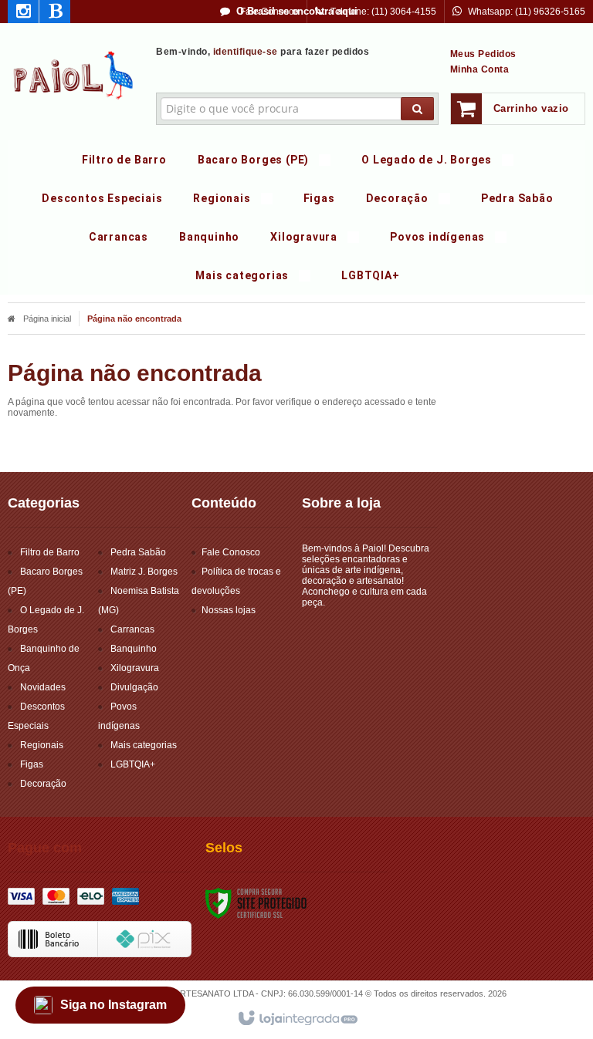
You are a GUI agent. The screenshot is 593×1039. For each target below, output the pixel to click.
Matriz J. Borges (144, 571)
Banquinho (133, 648)
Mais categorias (143, 745)
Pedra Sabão (138, 552)
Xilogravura (134, 668)
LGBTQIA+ (132, 764)
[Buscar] (417, 108)
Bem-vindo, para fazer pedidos (262, 51)
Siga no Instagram (113, 1004)
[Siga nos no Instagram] (23, 13)
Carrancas (132, 629)
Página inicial (47, 318)
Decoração (43, 783)
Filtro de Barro (50, 552)
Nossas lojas (229, 610)
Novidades (43, 687)
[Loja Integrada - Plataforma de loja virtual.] (297, 1019)
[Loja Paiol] (74, 74)
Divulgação (134, 687)
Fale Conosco (268, 11)
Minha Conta (480, 69)
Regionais (41, 745)
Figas (31, 764)
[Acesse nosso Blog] (54, 13)
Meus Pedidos (483, 54)
